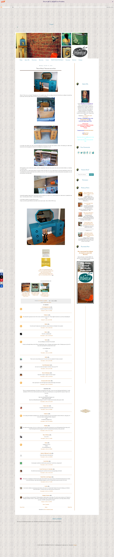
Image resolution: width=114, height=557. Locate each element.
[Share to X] (54, 300)
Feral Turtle (46, 461)
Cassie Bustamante (46, 365)
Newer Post (22, 507)
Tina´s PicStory (46, 434)
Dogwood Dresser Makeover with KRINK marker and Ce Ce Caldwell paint (44, 294)
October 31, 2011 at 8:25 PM (46, 319)
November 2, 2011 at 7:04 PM (46, 409)
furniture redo (45, 302)
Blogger (75, 545)
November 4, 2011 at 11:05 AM (46, 464)
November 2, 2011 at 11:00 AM (46, 376)
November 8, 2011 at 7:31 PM (46, 481)
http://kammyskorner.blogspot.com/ (46, 273)
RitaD (46, 324)
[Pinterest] (1, 280)
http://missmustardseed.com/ (46, 272)
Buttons (74, 60)
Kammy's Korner (45, 495)
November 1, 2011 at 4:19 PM (46, 352)
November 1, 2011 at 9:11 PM (46, 368)
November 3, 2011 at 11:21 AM (46, 430)
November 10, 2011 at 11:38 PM (46, 491)
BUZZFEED (85, 134)
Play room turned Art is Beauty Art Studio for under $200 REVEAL (85, 253)
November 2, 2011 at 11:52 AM (46, 401)
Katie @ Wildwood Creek (46, 453)
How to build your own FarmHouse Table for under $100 (88, 193)
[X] (1, 277)
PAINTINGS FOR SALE (57, 60)
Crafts (47, 60)
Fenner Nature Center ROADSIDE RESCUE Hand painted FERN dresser (88, 223)
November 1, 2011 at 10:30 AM (46, 335)
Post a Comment (46, 504)
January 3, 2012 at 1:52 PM (46, 501)
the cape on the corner (45, 380)
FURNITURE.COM (84, 119)
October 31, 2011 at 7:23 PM (46, 310)
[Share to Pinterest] (56, 300)
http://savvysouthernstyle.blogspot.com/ (45, 270)
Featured (68, 60)
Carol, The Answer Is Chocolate (45, 469)
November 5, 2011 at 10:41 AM (46, 472)
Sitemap (80, 60)
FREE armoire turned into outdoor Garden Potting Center (35, 293)
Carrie (46, 486)
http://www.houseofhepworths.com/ (45, 274)
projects (50, 302)
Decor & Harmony (46, 372)
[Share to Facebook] (55, 300)
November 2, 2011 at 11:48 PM (46, 421)
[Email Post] (49, 300)
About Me (27, 60)
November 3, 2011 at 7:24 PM (46, 438)
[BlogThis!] (52, 300)
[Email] (1, 283)
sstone (46, 442)
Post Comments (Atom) (48, 509)
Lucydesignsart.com (46, 307)
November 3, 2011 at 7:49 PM (46, 449)
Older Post (70, 507)
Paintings (41, 60)
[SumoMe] (1, 285)
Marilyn (46, 425)
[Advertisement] (51, 13)
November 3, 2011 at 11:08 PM (46, 456)
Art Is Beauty (40, 300)
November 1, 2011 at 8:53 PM (46, 360)
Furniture (34, 60)
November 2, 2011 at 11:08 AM (46, 384)
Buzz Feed (86, 133)
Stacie (46, 339)
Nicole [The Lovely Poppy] (46, 476)
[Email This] (51, 300)
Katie (46, 357)
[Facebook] (1, 274)
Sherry (46, 332)
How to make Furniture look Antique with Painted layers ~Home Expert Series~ (25, 294)
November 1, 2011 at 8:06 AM (46, 327)
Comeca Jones (46, 405)
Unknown (46, 314)
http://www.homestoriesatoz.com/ (46, 269)
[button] (57, 1)
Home (21, 60)
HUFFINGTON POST (88, 130)
